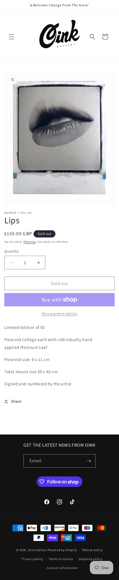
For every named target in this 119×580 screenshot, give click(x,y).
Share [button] (16, 401)
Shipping (29, 242)
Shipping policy (91, 559)
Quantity (11, 251)
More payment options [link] (59, 313)
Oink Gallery (37, 550)
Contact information (62, 568)
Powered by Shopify (62, 550)
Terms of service (61, 559)
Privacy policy (32, 559)
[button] (11, 36)
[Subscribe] (89, 461)
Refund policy (92, 550)
